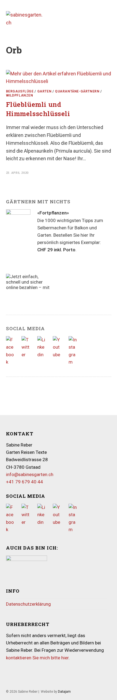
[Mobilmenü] (109, 18)
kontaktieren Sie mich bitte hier (37, 657)
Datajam (64, 691)
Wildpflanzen (19, 95)
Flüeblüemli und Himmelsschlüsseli (38, 109)
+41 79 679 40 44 (24, 481)
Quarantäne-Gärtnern (77, 91)
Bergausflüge (20, 91)
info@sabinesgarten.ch (29, 474)
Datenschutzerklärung (28, 604)
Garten (44, 91)
